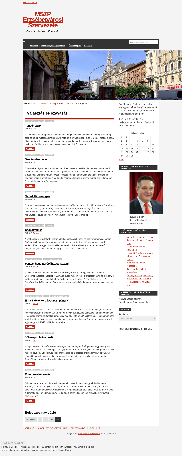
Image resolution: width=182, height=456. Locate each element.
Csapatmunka (33, 230)
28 (52, 419)
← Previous (31, 419)
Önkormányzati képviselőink (53, 46)
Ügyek (45, 296)
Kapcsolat (88, 46)
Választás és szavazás (35, 121)
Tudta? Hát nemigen (37, 196)
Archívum (123, 314)
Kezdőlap (34, 46)
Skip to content (30, 2)
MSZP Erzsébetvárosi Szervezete (43, 20)
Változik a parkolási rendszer (140, 237)
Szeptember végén (36, 159)
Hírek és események (33, 259)
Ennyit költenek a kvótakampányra (46, 300)
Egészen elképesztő (37, 374)
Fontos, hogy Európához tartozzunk (47, 263)
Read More (30, 149)
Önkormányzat (75, 46)
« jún (121, 159)
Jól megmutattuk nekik (39, 337)
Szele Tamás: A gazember (139, 279)
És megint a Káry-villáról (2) (140, 275)
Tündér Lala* (33, 125)
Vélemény (49, 121)
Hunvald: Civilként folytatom (140, 253)
